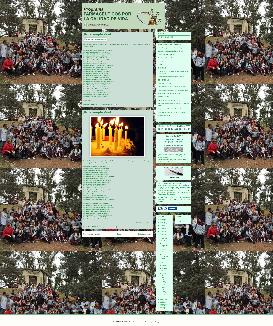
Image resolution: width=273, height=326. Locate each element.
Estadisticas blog (181, 221)
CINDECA (161, 65)
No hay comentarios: (106, 104)
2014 (162, 228)
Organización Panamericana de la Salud (171, 112)
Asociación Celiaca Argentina (168, 58)
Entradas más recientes (91, 234)
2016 (162, 223)
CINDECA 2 (162, 68)
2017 (162, 220)
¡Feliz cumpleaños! (97, 34)
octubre (164, 250)
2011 (162, 299)
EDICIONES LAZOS (164, 80)
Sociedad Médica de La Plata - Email (170, 51)
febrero (164, 268)
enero (164, 273)
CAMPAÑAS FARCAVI (165, 37)
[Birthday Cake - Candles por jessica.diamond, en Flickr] (117, 157)
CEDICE (161, 61)
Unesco (160, 119)
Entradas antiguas (144, 234)
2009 (162, 305)
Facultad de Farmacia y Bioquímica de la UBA (173, 90)
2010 (162, 302)
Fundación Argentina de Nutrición (169, 93)
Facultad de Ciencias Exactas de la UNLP (172, 87)
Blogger (157, 322)
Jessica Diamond (147, 223)
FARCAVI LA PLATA (164, 83)
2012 (162, 234)
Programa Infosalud (164, 115)
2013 (162, 231)
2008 (162, 308)
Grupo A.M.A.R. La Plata (166, 54)
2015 (162, 225)
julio (163, 265)
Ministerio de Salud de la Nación (169, 100)
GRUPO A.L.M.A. (164, 97)
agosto (164, 261)
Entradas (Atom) (122, 240)
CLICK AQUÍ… (174, 199)
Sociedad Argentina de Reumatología (170, 48)
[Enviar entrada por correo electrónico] (115, 104)
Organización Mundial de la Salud (169, 109)
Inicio (119, 234)
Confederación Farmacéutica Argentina (171, 76)
